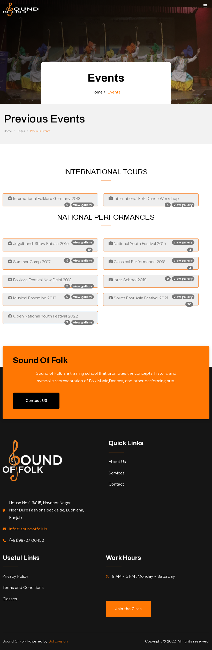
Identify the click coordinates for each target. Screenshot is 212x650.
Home (8, 131)
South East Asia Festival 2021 (153, 300)
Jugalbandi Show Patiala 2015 (52, 245)
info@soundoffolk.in (28, 529)
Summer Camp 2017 (52, 261)
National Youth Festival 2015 (153, 245)
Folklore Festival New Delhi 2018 (52, 282)
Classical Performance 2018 (153, 264)
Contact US (36, 400)
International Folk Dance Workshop (153, 201)
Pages (21, 131)
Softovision (58, 641)
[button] (128, 609)
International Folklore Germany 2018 (52, 201)
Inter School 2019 (153, 280)
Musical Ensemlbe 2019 (52, 298)
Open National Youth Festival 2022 (52, 318)
